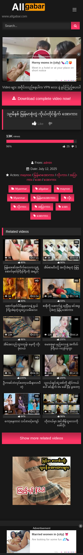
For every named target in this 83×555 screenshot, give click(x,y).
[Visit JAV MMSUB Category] (41, 504)
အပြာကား (44, 206)
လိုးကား (62, 175)
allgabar (43, 188)
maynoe (25, 175)
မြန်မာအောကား (44, 175)
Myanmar (21, 188)
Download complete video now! (44, 98)
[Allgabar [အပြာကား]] (34, 7)
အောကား (50, 179)
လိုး (69, 197)
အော (38, 179)
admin (47, 162)
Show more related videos (41, 438)
